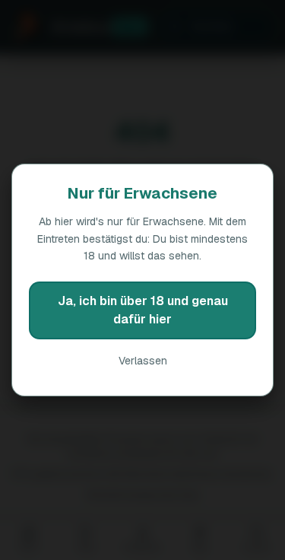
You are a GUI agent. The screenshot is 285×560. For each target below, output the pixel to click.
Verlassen (143, 361)
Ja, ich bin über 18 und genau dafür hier (143, 310)
